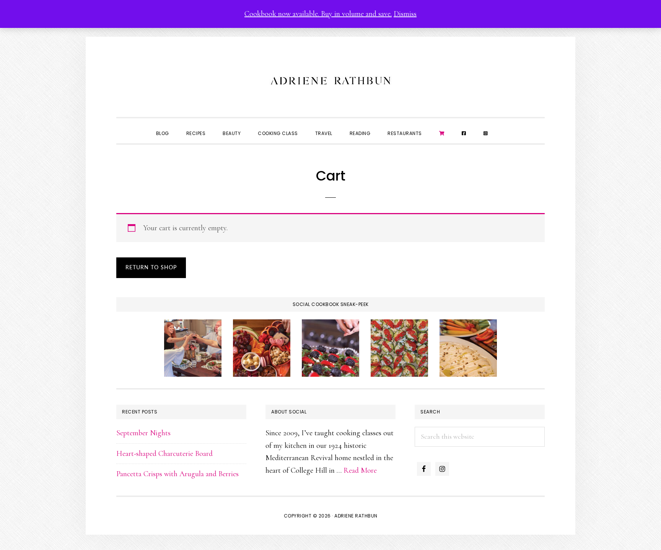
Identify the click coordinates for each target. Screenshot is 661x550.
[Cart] (442, 132)
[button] (505, 126)
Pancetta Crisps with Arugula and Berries (177, 473)
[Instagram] (486, 132)
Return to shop (151, 267)
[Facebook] (464, 132)
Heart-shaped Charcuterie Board (164, 453)
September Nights (143, 433)
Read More (360, 470)
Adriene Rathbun (330, 78)
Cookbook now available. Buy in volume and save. (318, 13)
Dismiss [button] (405, 13)
